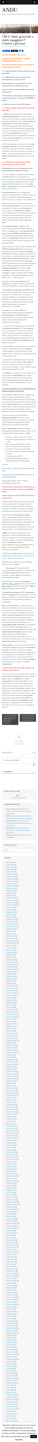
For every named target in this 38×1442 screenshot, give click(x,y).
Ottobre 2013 (10, 1114)
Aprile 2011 (9, 1171)
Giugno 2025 (10, 888)
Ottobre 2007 (10, 1250)
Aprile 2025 (9, 893)
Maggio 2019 (10, 1026)
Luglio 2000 (10, 1411)
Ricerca (4, 34)
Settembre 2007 (11, 1252)
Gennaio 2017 (10, 1062)
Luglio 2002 (10, 1385)
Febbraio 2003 (11, 1373)
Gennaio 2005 (10, 1323)
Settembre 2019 (11, 1017)
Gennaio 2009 (10, 1219)
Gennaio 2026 (10, 876)
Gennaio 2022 (10, 962)
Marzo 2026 (10, 872)
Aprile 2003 (9, 1368)
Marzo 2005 (10, 1318)
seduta (11, 568)
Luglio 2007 (10, 1257)
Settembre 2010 (11, 1181)
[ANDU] (19, 19)
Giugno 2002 (10, 1387)
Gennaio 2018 (10, 1047)
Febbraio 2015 (11, 1088)
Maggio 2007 (10, 1261)
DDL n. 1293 (13, 584)
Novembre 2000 (11, 1409)
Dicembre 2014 (11, 1093)
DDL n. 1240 (23, 515)
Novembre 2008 (11, 1223)
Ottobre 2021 (10, 967)
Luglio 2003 (10, 1361)
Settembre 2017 (11, 1052)
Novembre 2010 (11, 1176)
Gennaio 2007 (10, 1271)
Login (34, 752)
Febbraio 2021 (11, 986)
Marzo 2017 (10, 1057)
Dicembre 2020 (11, 990)
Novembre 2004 (11, 1328)
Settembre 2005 (11, 1304)
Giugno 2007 (10, 1259)
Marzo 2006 (10, 1290)
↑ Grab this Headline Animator (19, 797)
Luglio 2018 (10, 1043)
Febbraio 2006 (11, 1292)
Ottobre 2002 (10, 1380)
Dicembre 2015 (11, 1074)
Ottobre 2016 (10, 1067)
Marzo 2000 (10, 1418)
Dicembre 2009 (11, 1202)
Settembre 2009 (11, 1209)
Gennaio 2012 (10, 1154)
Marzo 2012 (10, 1150)
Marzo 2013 (10, 1124)
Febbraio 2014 (11, 1105)
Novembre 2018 (11, 1040)
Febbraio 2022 (11, 960)
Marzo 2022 (10, 957)
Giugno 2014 (10, 1100)
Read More (19, 1439)
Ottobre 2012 (10, 1135)
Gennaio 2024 (10, 922)
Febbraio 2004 (11, 1349)
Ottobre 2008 (10, 1226)
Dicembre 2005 (11, 1297)
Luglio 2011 (10, 1164)
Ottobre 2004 (10, 1330)
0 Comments (23, 46)
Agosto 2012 (10, 1140)
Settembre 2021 (11, 969)
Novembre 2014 (11, 1095)
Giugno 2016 (10, 1069)
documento (13, 186)
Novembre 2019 (11, 1014)
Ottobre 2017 (10, 1050)
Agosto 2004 (10, 1335)
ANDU (9, 10)
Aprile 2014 (9, 1102)
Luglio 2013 (10, 1116)
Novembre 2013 (11, 1112)
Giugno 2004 (10, 1340)
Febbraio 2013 (11, 1126)
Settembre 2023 (11, 926)
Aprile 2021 (9, 981)
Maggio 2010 (10, 1190)
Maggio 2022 (10, 952)
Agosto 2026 (10, 862)
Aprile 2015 (9, 1083)
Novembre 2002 (11, 1378)
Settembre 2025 (11, 886)
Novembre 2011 (11, 1159)
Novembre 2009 (11, 1204)
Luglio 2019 (10, 1021)
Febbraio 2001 (11, 1402)
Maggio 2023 (10, 929)
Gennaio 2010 (10, 1200)
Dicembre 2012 (11, 1131)
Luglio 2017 (10, 1055)
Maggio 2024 (10, 912)
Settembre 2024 (11, 905)
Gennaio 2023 (10, 938)
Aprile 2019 (9, 1028)
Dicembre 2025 (11, 879)
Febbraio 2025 (11, 898)
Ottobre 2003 (10, 1356)
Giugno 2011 (10, 1166)
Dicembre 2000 (11, 1406)
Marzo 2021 (10, 983)
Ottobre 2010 (10, 1178)
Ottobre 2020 (10, 995)
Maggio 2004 (10, 1342)
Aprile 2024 (9, 914)
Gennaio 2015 (10, 1090)
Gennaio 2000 (10, 1421)
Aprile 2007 (9, 1264)
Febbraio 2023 (11, 936)
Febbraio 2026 (11, 874)
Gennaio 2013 (10, 1128)
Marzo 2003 (10, 1371)
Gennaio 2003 (10, 1376)
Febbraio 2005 (11, 1321)
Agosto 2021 (10, 971)
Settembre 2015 (11, 1078)
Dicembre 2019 (11, 1012)
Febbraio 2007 (11, 1269)
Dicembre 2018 (11, 1038)
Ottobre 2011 (10, 1162)
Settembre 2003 (11, 1359)
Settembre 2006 (11, 1280)
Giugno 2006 (10, 1285)
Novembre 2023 (11, 924)
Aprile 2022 (9, 955)
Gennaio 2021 (10, 988)
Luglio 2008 (10, 1231)
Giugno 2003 (10, 1364)
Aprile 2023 (9, 931)
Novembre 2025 (11, 881)
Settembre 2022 (11, 943)
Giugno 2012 (10, 1145)
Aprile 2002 (9, 1390)
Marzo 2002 (10, 1392)
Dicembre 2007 (11, 1245)
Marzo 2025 (10, 895)
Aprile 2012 (9, 1147)
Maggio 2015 (10, 1081)
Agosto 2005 (10, 1307)
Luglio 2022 (10, 948)
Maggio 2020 (10, 1002)
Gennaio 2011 (10, 1173)
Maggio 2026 (10, 869)
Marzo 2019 (10, 1031)
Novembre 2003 (11, 1354)
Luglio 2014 (10, 1097)
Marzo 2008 (10, 1238)
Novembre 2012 (11, 1133)
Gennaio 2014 (10, 1107)
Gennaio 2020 (10, 1009)
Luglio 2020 (10, 998)
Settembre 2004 (11, 1333)
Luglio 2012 (10, 1143)
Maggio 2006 (10, 1288)
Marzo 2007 (10, 1266)
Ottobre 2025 (10, 883)
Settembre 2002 (11, 1383)
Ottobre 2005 (10, 1302)
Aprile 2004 (9, 1345)
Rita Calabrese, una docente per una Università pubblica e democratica (18, 830)
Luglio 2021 (10, 974)
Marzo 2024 (10, 917)
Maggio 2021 (10, 979)
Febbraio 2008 (11, 1240)
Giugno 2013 (10, 1119)
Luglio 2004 (10, 1337)
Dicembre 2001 (11, 1397)
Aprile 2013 (9, 1121)
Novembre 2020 (11, 993)
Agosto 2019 (10, 1019)
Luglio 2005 (10, 1309)
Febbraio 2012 (11, 1152)
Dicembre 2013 (11, 1109)
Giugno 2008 (10, 1233)
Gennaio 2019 (10, 1036)
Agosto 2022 (10, 945)
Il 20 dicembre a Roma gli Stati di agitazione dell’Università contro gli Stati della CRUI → (28, 718)
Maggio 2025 (10, 891)
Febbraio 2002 (11, 1395)
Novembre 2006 (11, 1276)
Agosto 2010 (10, 1183)
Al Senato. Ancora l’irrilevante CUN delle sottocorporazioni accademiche (18, 811)
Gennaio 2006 (10, 1295)
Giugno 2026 (10, 867)
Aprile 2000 (9, 1416)
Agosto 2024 (10, 907)
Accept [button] (34, 1436)
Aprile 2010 (9, 1192)
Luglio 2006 (10, 1283)
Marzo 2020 (10, 1007)
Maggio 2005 (10, 1314)
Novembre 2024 (11, 903)
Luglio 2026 (10, 864)
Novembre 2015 (11, 1076)
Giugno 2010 (10, 1188)
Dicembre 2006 (11, 1273)
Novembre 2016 (11, 1064)
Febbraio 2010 (11, 1197)
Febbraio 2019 (11, 1033)
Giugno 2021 (10, 976)
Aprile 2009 (9, 1214)
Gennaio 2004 (10, 1352)
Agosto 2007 (10, 1254)
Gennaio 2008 (10, 1242)
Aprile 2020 (9, 1005)
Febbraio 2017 (11, 1059)
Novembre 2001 (11, 1399)
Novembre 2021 (11, 964)
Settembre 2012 (11, 1138)
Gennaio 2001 (10, 1404)
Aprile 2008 (9, 1235)
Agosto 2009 (10, 1211)
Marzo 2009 (10, 1216)
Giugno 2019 (10, 1024)
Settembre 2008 (11, 1228)
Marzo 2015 (10, 1086)
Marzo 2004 (10, 1347)
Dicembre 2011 (11, 1157)
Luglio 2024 (10, 910)
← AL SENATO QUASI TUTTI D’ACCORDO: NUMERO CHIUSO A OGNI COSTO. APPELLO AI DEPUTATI (10, 719)
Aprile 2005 (9, 1316)
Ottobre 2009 (10, 1207)
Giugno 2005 (10, 1311)
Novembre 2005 (11, 1299)
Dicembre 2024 (11, 900)
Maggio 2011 (10, 1169)
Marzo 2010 (10, 1195)
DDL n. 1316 (6, 586)
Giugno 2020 (10, 1000)
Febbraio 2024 (11, 919)
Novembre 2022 (11, 941)
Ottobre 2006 (10, 1278)
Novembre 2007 (11, 1247)
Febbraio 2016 (11, 1071)
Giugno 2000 (10, 1414)
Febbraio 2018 (11, 1045)
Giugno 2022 (10, 950)
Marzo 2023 (10, 933)
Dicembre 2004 (11, 1326)
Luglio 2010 (10, 1185)
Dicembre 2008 (11, 1221)
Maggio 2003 (10, 1366)
